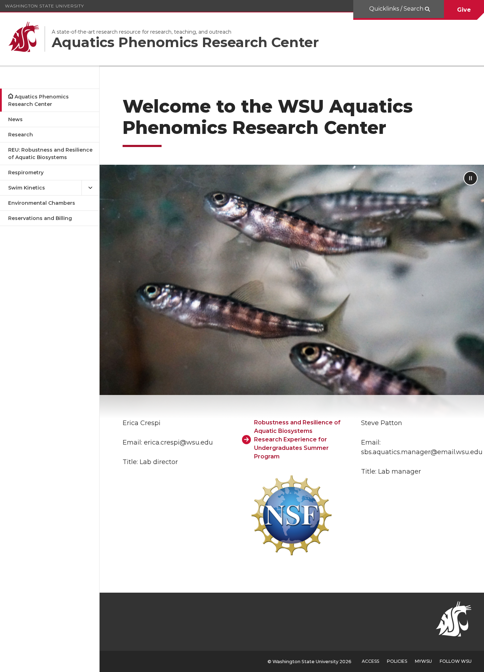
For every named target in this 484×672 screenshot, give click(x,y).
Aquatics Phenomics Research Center (38, 100)
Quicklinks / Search (397, 8)
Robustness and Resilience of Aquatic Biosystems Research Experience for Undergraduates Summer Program (297, 439)
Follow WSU (456, 661)
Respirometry (26, 172)
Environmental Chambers (41, 203)
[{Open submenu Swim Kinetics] (90, 188)
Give (464, 9)
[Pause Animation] (470, 178)
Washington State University (44, 6)
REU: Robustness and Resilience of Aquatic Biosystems (50, 153)
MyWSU (423, 661)
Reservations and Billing (40, 218)
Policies (397, 661)
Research (20, 134)
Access (370, 661)
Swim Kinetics (26, 188)
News (15, 119)
